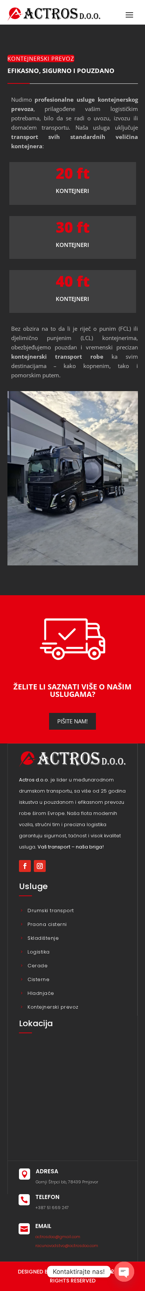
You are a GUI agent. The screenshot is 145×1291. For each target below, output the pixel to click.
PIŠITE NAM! (72, 721)
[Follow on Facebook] (25, 866)
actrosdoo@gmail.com (57, 1237)
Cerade (38, 965)
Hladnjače (41, 993)
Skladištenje (43, 938)
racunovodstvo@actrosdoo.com (66, 1246)
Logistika (39, 951)
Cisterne (38, 979)
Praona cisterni (47, 924)
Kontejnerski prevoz (53, 1007)
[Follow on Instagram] (40, 866)
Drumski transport (51, 910)
